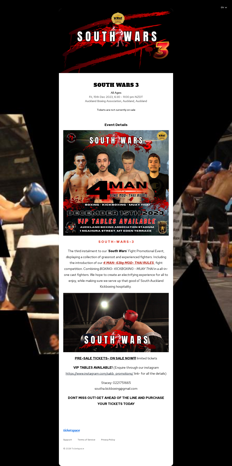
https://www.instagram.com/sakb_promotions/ (99, 373)
